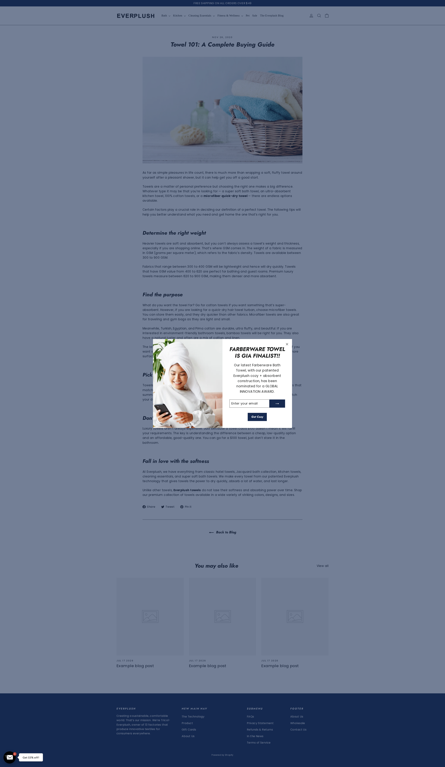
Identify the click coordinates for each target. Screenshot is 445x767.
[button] (257, 27)
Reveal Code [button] (222, 79)
